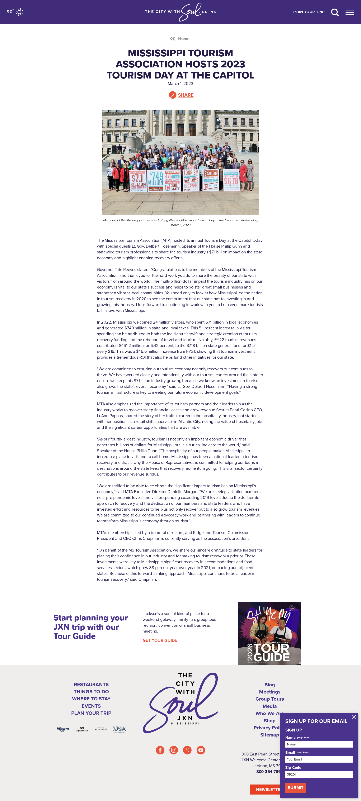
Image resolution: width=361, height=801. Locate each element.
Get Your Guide (160, 640)
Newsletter (269, 789)
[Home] (180, 12)
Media (270, 706)
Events (91, 706)
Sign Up (293, 730)
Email (290, 752)
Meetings (269, 692)
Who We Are (269, 713)
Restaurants (91, 684)
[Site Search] (335, 12)
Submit (296, 788)
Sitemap (269, 735)
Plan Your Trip (308, 12)
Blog (269, 684)
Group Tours (269, 699)
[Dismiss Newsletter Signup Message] (354, 716)
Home (184, 39)
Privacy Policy (270, 727)
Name (290, 737)
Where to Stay (91, 698)
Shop (270, 720)
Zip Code (293, 767)
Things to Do (91, 691)
